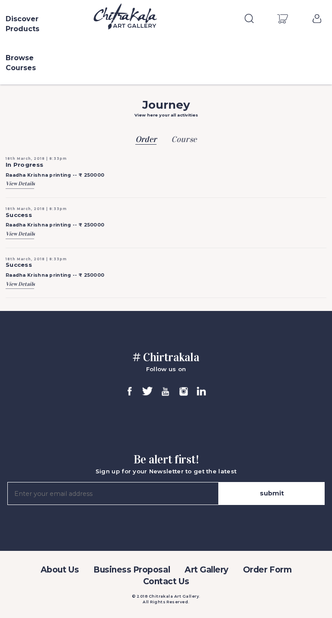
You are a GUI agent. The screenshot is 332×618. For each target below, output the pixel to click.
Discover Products (22, 24)
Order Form (267, 570)
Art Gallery (206, 570)
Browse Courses (21, 63)
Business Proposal (131, 570)
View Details (20, 183)
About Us (60, 570)
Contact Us (166, 581)
